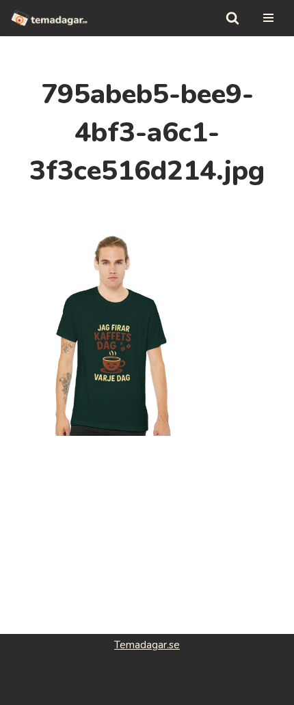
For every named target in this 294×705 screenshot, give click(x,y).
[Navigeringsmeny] (268, 18)
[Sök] (232, 18)
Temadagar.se (147, 645)
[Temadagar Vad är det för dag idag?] (49, 18)
